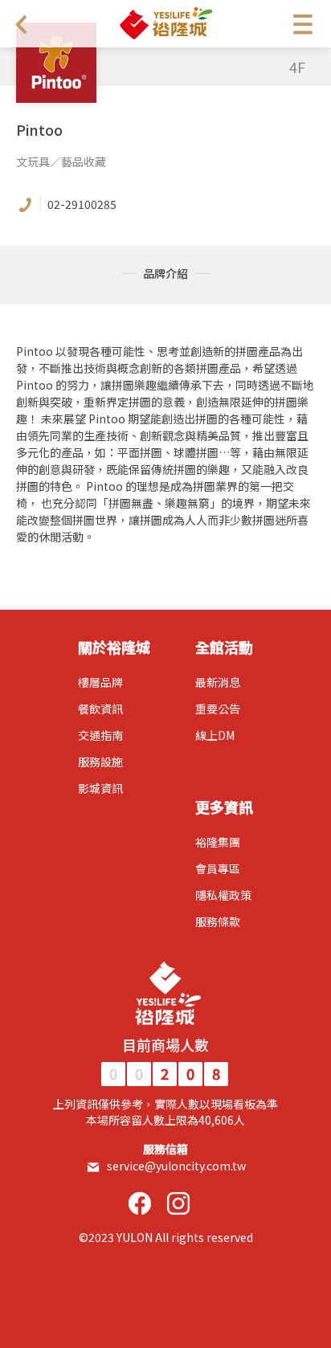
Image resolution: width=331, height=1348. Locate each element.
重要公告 (217, 709)
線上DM (215, 735)
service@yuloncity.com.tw (176, 1166)
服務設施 (100, 762)
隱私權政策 (223, 895)
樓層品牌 (100, 682)
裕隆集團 (217, 842)
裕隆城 (165, 23)
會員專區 (217, 868)
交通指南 (100, 735)
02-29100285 (81, 204)
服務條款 (217, 921)
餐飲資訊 (100, 709)
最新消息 (217, 682)
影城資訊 (100, 788)
